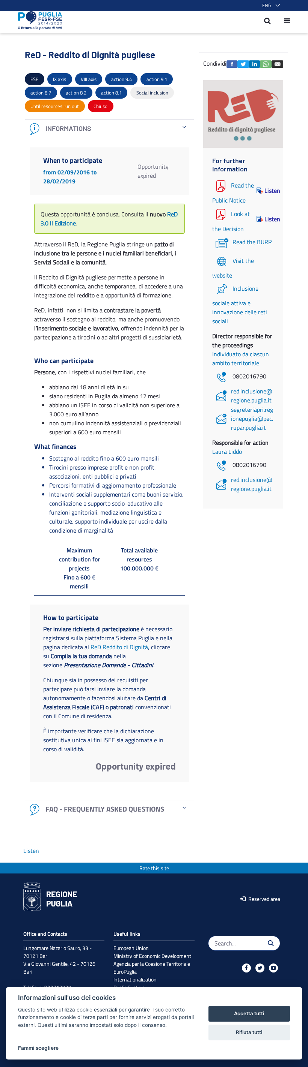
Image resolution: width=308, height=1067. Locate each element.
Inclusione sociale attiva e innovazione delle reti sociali (239, 305)
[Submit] (271, 943)
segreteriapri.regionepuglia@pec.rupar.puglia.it (252, 418)
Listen (269, 190)
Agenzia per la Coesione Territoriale (151, 964)
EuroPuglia (125, 971)
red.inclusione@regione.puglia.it (251, 396)
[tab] (109, 128)
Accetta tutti (249, 1013)
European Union (131, 948)
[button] (269, 5)
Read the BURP (252, 241)
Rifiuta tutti (249, 1032)
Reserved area (263, 899)
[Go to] (38, 20)
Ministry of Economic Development (152, 956)
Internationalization (135, 979)
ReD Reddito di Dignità (119, 646)
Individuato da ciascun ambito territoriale (240, 359)
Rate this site (154, 868)
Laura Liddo (227, 451)
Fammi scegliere (38, 1048)
